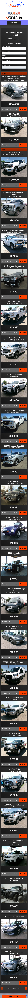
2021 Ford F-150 (14, 154)
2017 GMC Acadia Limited (14, 805)
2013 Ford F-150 (14, 734)
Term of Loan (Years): (7, 60)
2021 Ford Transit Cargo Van (14, 663)
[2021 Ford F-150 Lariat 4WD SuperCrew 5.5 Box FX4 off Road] (14, 167)
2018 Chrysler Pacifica (14, 952)
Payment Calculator (14, 43)
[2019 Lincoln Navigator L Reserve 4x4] (14, 279)
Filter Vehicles (15, 39)
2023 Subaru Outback (14, 375)
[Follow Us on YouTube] (16, 13)
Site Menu (14, 23)
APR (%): (4, 55)
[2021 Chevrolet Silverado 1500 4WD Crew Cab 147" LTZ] (14, 243)
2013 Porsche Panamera (14, 627)
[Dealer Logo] (14, 5)
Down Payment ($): (6, 51)
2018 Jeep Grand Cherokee (14, 698)
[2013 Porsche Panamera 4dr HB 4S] (14, 639)
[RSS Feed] (14, 13)
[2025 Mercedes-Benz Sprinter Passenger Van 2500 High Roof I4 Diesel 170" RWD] (14, 91)
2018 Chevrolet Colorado (14, 411)
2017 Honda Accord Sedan (14, 917)
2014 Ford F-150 (14, 770)
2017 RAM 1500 (14, 482)
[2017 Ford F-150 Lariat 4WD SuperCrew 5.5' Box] (14, 314)
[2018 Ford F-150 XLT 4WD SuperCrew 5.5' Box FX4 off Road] (14, 352)
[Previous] (2, 988)
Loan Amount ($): (6, 46)
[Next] (26, 988)
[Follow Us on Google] (19, 13)
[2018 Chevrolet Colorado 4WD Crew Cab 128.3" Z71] (14, 423)
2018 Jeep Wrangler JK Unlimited (14, 880)
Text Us (23, 109)
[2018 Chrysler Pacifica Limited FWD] (14, 964)
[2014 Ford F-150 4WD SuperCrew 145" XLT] (14, 782)
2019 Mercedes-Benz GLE (14, 447)
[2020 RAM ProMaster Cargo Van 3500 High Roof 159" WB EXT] (14, 603)
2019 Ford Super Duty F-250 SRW (14, 194)
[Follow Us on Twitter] (11, 13)
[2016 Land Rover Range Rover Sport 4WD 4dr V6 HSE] (14, 855)
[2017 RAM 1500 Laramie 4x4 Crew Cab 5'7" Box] (14, 494)
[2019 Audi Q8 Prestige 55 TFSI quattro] (14, 127)
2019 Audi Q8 (14, 115)
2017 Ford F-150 (14, 302)
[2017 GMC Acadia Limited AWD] (14, 818)
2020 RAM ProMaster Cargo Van (14, 590)
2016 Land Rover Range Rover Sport (14, 842)
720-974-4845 (15, 18)
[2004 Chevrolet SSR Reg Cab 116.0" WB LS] (14, 530)
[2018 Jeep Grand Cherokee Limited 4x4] (14, 710)
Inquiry (15, 109)
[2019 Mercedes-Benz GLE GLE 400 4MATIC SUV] (14, 459)
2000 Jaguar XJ (14, 554)
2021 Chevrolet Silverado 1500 (14, 231)
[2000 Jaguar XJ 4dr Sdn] (14, 566)
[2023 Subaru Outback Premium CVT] (14, 387)
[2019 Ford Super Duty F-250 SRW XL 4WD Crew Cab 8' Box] (14, 207)
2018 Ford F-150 (14, 339)
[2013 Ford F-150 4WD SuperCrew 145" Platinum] (14, 746)
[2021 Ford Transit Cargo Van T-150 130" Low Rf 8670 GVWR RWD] (14, 675)
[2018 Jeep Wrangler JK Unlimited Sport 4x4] (14, 893)
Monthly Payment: (6, 65)
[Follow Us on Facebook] (9, 13)
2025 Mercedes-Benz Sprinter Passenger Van (14, 78)
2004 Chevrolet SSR (14, 518)
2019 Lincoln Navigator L (14, 267)
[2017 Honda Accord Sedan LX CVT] (14, 929)
